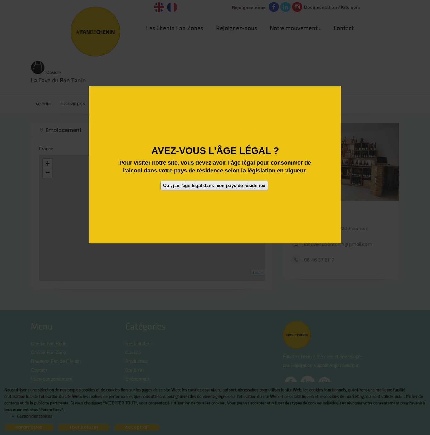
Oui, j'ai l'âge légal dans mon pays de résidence (214, 185)
